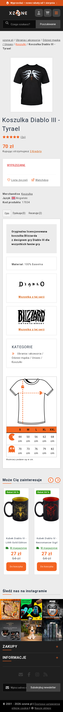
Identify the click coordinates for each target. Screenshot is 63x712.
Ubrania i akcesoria (29, 353)
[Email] (21, 674)
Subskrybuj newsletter (43, 687)
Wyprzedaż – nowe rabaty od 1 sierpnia (33, 3)
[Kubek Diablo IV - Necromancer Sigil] (46, 508)
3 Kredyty (36, 151)
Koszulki (17, 362)
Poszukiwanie (48, 24)
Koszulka (27, 193)
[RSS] (45, 674)
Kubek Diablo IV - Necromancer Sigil (47, 540)
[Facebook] (29, 674)
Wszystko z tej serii (32, 296)
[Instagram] (37, 674)
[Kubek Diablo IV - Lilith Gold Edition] (16, 508)
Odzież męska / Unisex (26, 357)
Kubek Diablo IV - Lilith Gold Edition (16, 540)
